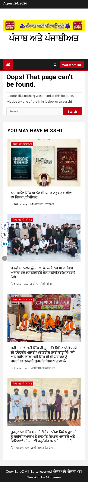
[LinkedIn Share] (5, 243)
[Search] (55, 65)
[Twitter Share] (5, 234)
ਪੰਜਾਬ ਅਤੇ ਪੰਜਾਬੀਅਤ (44, 38)
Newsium (33, 477)
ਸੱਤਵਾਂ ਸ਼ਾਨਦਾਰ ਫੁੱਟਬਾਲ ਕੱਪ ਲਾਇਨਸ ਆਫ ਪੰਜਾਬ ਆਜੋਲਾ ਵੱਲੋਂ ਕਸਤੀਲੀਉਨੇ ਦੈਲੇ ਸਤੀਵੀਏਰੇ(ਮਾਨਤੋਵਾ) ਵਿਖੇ (43, 272)
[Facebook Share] (5, 226)
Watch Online (72, 64)
